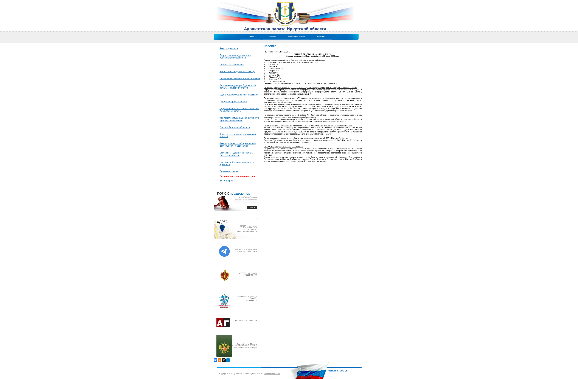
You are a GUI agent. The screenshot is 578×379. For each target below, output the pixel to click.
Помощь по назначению (232, 64)
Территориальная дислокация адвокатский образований (235, 56)
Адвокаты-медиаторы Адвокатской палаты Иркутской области (238, 86)
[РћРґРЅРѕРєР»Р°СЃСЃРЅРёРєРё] (219, 360)
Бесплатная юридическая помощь (237, 71)
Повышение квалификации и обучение (240, 78)
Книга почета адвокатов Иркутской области (238, 135)
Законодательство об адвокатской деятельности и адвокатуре (238, 144)
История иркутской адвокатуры (237, 176)
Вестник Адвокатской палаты (235, 127)
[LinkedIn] (228, 360)
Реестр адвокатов (229, 48)
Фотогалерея (226, 181)
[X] (224, 360)
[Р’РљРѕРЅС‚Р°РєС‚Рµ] (215, 360)
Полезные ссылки (229, 171)
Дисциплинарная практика (233, 101)
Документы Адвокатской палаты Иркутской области (236, 154)
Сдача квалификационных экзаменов (239, 95)
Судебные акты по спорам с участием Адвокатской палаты (239, 109)
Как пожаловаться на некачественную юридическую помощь (239, 119)
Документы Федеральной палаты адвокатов (237, 163)
